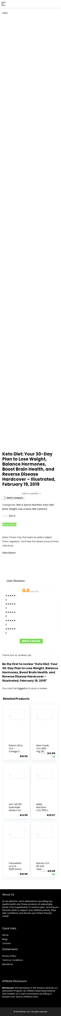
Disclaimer (7, 964)
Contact (6, 943)
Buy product (9, 524)
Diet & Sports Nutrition (29, 505)
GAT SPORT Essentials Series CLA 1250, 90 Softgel (15, 810)
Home (5, 935)
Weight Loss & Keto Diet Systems (28, 509)
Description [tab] (9, 552)
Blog (4, 939)
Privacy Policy (9, 955)
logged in (22, 688)
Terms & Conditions (12, 960)
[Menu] (3, 4)
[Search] (56, 4)
